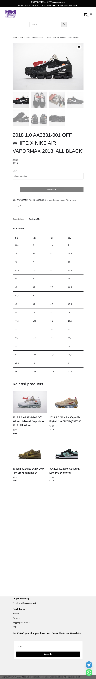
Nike (21, 37)
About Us (16, 614)
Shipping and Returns (21, 622)
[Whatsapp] (89, 672)
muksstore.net (59, 2)
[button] (79, 47)
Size (15, 171)
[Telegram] (89, 664)
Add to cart (52, 189)
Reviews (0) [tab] (34, 219)
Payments (16, 618)
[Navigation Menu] (91, 14)
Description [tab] (18, 219)
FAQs (15, 627)
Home (15, 37)
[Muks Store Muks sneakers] (11, 14)
